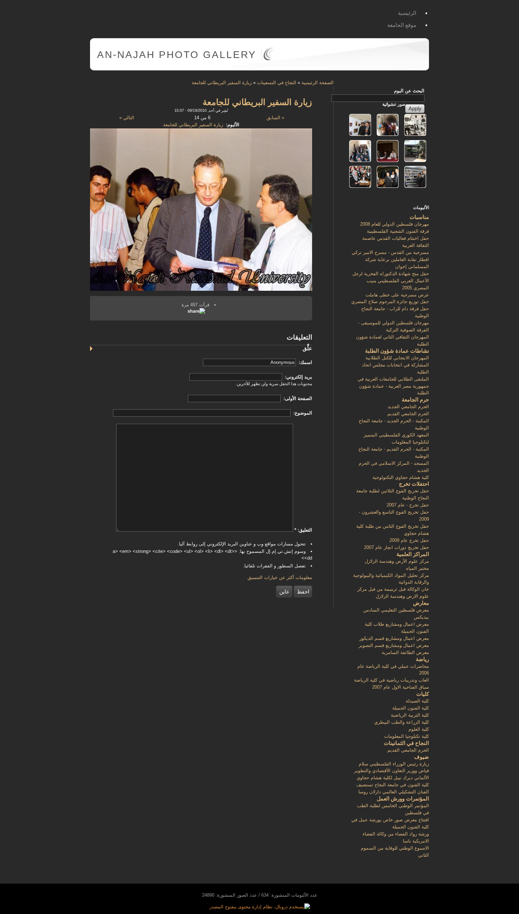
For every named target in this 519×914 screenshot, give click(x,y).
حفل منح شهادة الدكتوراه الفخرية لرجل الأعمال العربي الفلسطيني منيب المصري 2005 (390, 280)
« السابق (275, 117)
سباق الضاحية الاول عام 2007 (400, 687)
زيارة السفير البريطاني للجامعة (222, 82)
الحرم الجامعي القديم (408, 413)
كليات (422, 694)
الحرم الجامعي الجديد (408, 406)
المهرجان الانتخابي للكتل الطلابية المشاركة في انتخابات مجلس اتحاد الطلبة (395, 365)
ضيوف (421, 757)
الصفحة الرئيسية (318, 82)
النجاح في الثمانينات (406, 743)
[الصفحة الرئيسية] (268, 59)
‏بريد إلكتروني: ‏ (298, 377)
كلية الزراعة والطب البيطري (401, 722)
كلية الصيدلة (417, 701)
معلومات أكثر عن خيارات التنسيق (279, 577)
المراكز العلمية (412, 554)
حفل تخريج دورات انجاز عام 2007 (396, 547)
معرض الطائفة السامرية (405, 652)
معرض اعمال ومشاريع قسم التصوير (394, 645)
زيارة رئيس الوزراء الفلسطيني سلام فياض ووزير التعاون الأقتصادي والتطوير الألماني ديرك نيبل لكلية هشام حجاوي (391, 771)
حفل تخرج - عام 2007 (408, 505)
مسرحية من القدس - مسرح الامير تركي (390, 252)
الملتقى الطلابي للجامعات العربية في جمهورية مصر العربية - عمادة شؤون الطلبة (393, 386)
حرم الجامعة (415, 400)
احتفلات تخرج (414, 484)
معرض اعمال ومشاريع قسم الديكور (394, 638)
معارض (421, 603)
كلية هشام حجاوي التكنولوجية (400, 477)
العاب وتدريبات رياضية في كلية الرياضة (391, 680)
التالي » (126, 117)
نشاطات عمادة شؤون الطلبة (397, 351)
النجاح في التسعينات (276, 82)
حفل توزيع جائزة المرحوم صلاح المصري (390, 301)
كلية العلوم (418, 729)
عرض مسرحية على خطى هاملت (397, 294)
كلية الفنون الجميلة (410, 708)
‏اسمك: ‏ (304, 362)
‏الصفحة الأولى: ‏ (297, 398)
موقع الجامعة (401, 25)
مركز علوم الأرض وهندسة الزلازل (397, 561)
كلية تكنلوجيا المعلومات (406, 736)
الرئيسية (407, 13)
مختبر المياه (417, 568)
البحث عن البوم (409, 90)
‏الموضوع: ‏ (302, 413)
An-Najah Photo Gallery (176, 54)
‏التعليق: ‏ (303, 530)
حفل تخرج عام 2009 (409, 540)
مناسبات (419, 217)
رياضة (422, 659)
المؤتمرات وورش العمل (403, 799)
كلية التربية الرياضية (410, 715)
